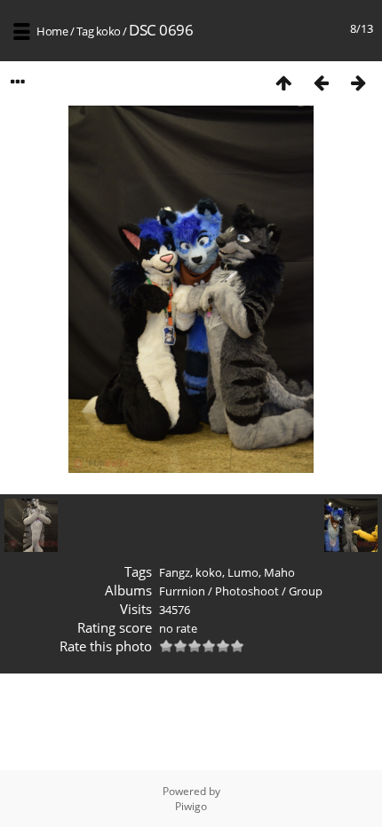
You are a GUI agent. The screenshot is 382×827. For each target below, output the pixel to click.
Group (305, 591)
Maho (279, 572)
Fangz (174, 572)
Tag (85, 31)
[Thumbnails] (283, 82)
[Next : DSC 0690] (358, 82)
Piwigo (191, 806)
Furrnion (182, 591)
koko (108, 31)
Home (52, 31)
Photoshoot (247, 591)
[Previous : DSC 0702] (320, 82)
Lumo (243, 572)
